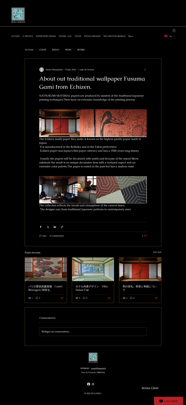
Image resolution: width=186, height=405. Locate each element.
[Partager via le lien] (62, 226)
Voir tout (157, 252)
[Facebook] (88, 384)
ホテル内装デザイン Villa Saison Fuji (92, 288)
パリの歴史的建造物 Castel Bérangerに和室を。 (45, 288)
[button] (174, 30)
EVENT (42, 49)
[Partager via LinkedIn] (54, 226)
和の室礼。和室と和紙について (140, 288)
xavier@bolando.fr (98, 368)
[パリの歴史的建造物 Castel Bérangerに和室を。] (46, 269)
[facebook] (93, 384)
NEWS (68, 49)
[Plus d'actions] (145, 69)
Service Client (150, 387)
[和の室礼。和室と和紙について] (140, 269)
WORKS (81, 49)
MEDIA (55, 49)
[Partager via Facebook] (40, 226)
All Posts (29, 49)
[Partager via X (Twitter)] (47, 226)
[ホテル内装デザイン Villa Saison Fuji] (93, 269)
